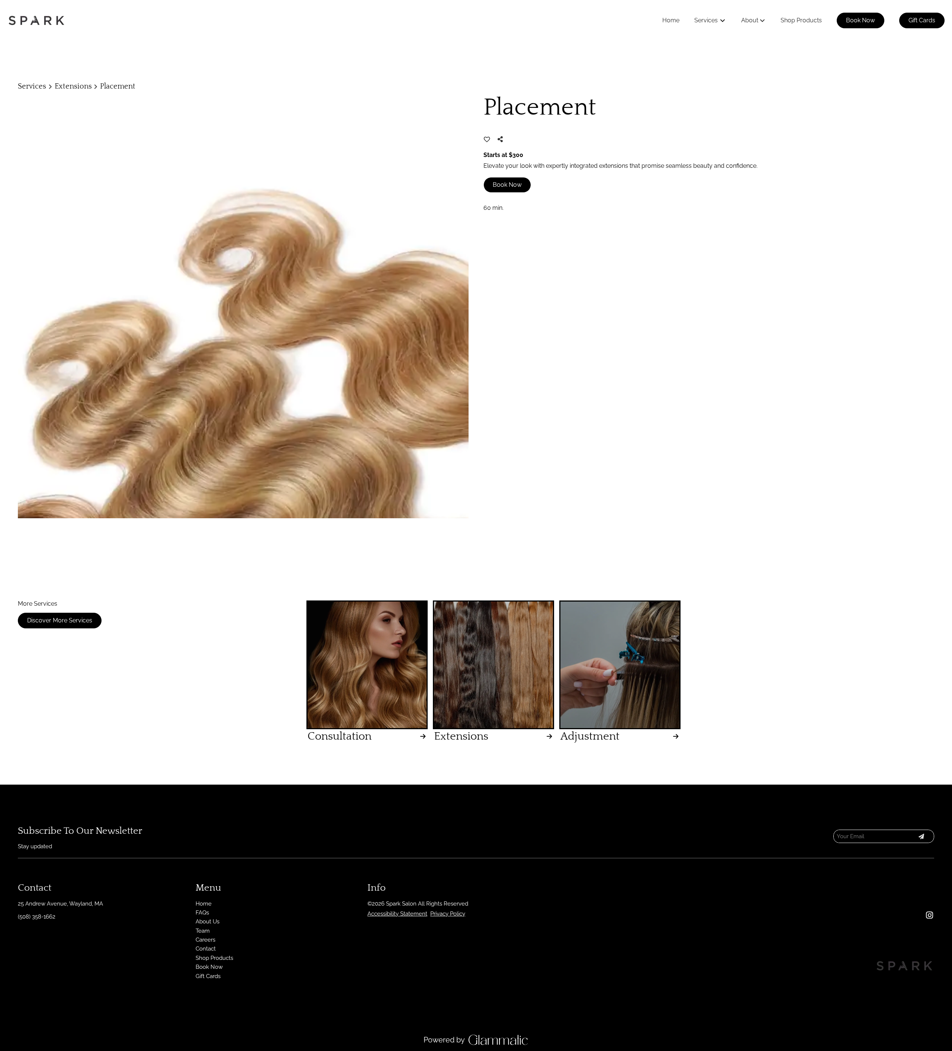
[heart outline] (487, 139)
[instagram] (929, 915)
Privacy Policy (447, 913)
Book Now (860, 20)
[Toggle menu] (722, 20)
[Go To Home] (36, 20)
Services (32, 86)
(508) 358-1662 (36, 916)
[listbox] (753, 20)
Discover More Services (59, 620)
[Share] (502, 139)
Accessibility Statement (397, 913)
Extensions (73, 86)
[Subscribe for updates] (921, 836)
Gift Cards (921, 20)
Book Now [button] (507, 184)
